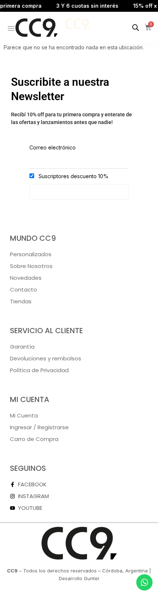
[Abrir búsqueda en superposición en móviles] (135, 27)
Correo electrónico (52, 147)
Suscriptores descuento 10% (72, 176)
